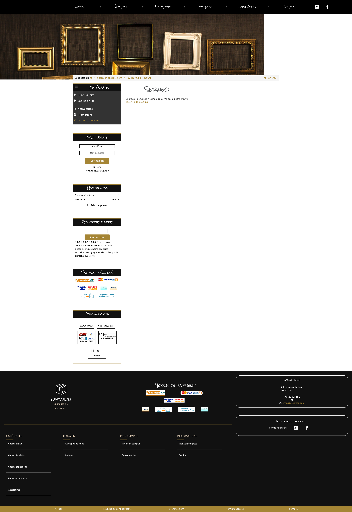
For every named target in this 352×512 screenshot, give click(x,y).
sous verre (89, 255)
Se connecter (129, 455)
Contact (183, 455)
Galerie (69, 455)
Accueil (58, 509)
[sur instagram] (294, 428)
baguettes (80, 245)
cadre (90, 245)
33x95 (78, 242)
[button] (121, 7)
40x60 (94, 242)
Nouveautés (85, 108)
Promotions (85, 114)
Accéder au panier (97, 205)
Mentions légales (188, 443)
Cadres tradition (16, 455)
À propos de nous (74, 443)
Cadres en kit (15, 443)
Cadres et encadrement (109, 78)
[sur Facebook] (305, 428)
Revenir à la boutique (137, 102)
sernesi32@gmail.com (293, 403)
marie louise (104, 252)
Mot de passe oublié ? (97, 170)
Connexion (97, 160)
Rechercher (97, 237)
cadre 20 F (100, 245)
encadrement (82, 252)
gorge (93, 252)
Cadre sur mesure (89, 120)
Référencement (176, 509)
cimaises (103, 249)
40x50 (86, 242)
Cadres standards (17, 467)
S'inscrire (97, 167)
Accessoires (14, 489)
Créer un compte (131, 443)
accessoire (104, 242)
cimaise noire (90, 249)
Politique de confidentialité (117, 509)
